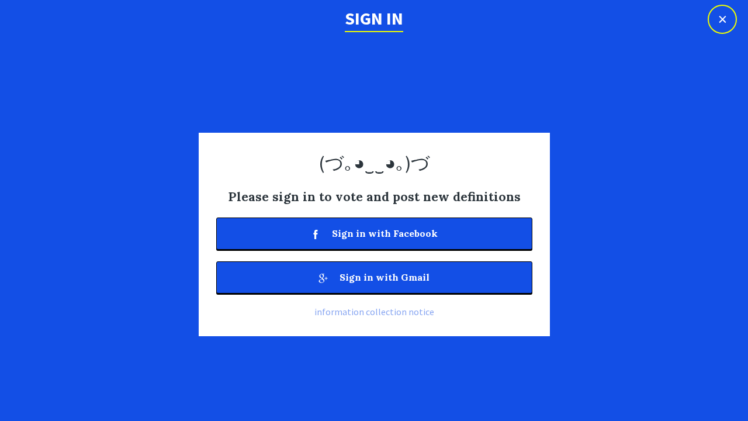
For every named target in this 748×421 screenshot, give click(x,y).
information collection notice (374, 312)
